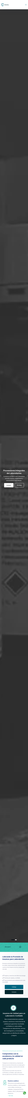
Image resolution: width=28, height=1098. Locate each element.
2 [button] (16, 939)
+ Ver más (10, 1095)
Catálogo (14, 987)
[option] (14, 476)
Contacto (14, 992)
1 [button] (12, 939)
